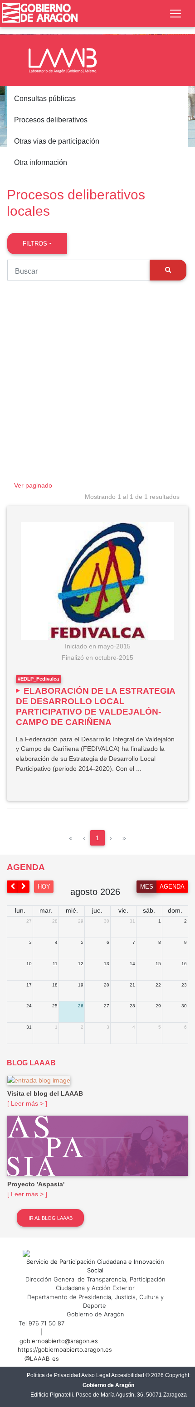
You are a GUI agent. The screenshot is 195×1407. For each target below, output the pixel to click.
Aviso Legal (95, 1375)
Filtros (35, 243)
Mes (146, 886)
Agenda (172, 886)
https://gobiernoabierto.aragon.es (65, 1349)
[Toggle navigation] (175, 13)
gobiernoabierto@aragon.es (59, 1340)
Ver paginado (33, 485)
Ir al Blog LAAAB (51, 1218)
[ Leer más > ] (27, 1103)
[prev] (13, 886)
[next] (24, 886)
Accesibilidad (127, 1375)
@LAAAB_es (41, 1358)
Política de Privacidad (53, 1375)
